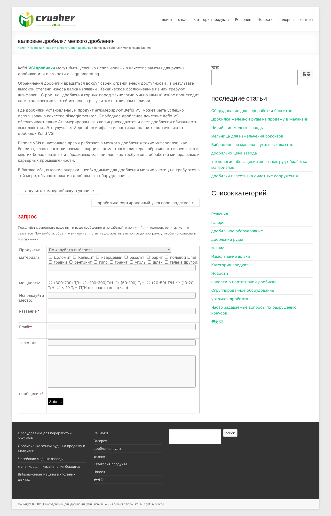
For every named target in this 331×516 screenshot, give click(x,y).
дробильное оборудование (237, 230)
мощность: (29, 282)
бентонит (82, 262)
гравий (60, 262)
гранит (121, 262)
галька (175, 262)
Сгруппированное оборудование (242, 290)
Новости (265, 19)
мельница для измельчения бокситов (247, 136)
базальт (136, 257)
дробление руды (227, 239)
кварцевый (111, 257)
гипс (103, 262)
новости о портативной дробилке (68, 47)
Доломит (62, 257)
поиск (167, 19)
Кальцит (85, 257)
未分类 (217, 321)
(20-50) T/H (163, 282)
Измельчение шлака (230, 256)
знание (217, 247)
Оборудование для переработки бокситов (251, 110)
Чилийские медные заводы (237, 127)
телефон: (27, 342)
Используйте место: (31, 298)
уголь (140, 262)
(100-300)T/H (100, 282)
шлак (157, 262)
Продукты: (29, 249)
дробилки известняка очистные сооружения (254, 175)
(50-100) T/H (132, 282)
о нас (182, 19)
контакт (306, 19)
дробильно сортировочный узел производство (145, 202)
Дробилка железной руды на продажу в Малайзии (259, 119)
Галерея (286, 19)
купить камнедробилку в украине (59, 190)
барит (156, 257)
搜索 (215, 67)
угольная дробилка (229, 298)
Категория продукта (211, 19)
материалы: (30, 257)
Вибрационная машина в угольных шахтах (252, 144)
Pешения (243, 19)
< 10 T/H (70, 287)
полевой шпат (183, 257)
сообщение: (31, 393)
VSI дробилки (41, 67)
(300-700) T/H (67, 282)
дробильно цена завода (234, 153)
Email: (25, 326)
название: (29, 311)
